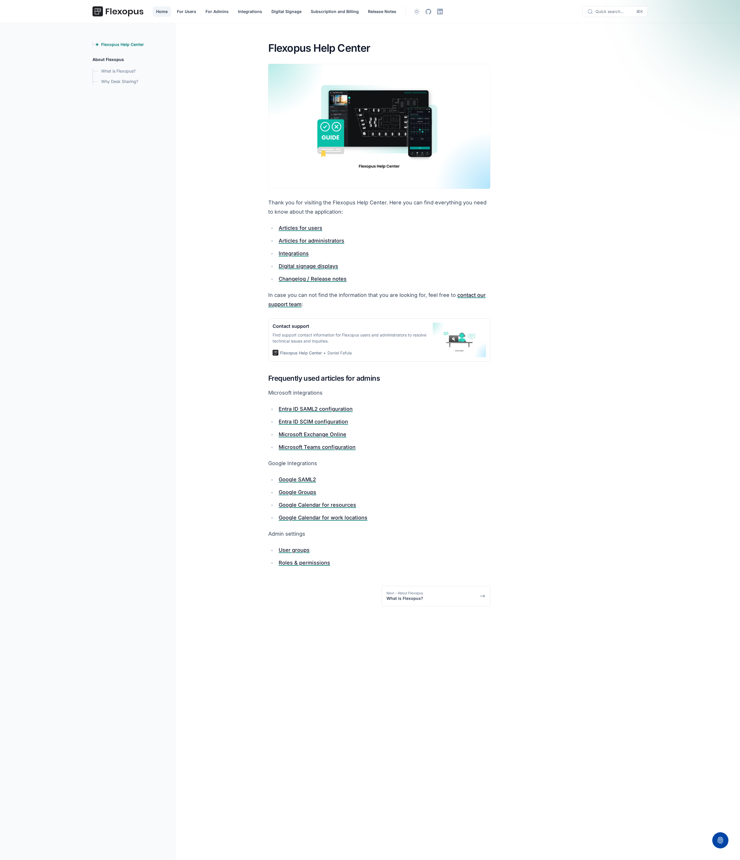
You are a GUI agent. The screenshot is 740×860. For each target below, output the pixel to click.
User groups (294, 550)
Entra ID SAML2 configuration (316, 409)
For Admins (217, 11)
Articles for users (300, 228)
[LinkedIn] (440, 11)
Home (162, 11)
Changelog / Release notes (313, 279)
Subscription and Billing (335, 11)
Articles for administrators (311, 241)
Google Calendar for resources (317, 505)
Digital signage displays (308, 266)
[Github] (428, 11)
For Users (186, 11)
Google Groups (297, 492)
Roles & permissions (304, 563)
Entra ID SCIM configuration (313, 422)
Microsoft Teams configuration (317, 447)
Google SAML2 (297, 479)
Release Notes (382, 11)
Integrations (250, 11)
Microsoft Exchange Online (312, 434)
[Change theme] (417, 11)
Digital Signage (286, 11)
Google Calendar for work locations (323, 518)
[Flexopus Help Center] (117, 11)
